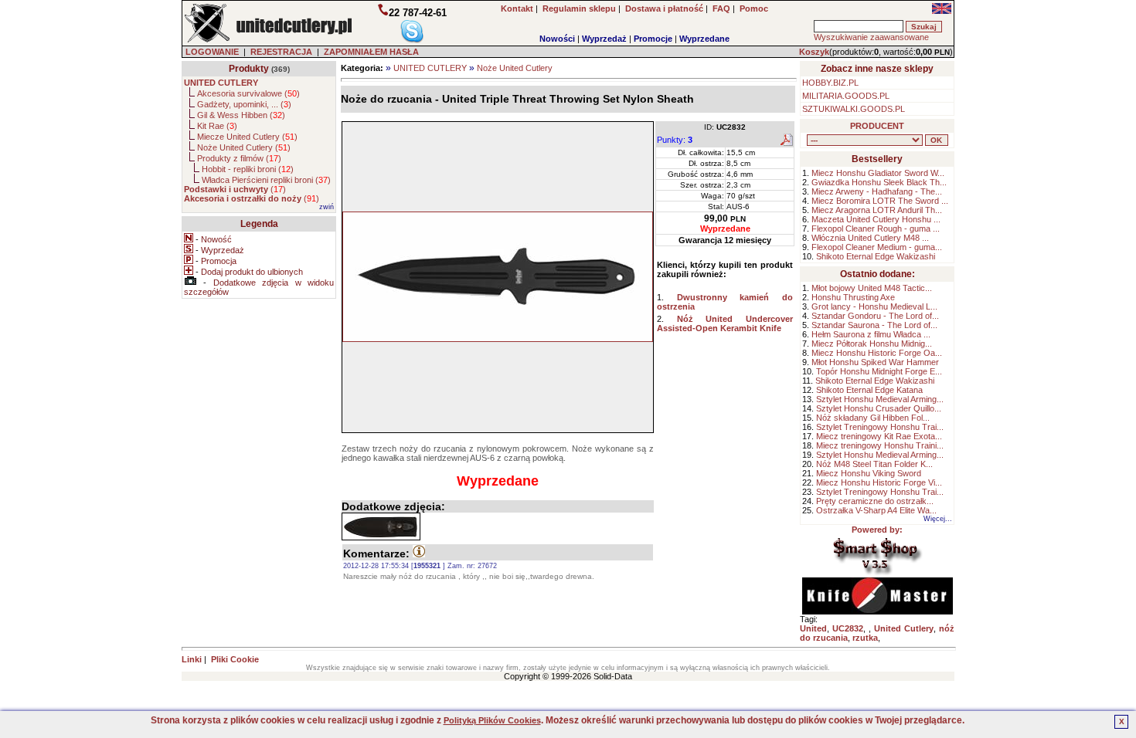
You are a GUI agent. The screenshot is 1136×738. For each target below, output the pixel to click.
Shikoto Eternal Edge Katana (869, 389)
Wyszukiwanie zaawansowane (871, 37)
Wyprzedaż (604, 38)
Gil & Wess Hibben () (241, 115)
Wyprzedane (704, 38)
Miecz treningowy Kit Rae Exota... (879, 436)
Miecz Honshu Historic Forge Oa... (876, 352)
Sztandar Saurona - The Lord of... (874, 325)
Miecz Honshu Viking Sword (868, 473)
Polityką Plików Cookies (492, 720)
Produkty (249, 68)
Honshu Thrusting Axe (853, 297)
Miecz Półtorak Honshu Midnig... (871, 343)
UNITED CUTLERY (430, 68)
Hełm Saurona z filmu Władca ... (870, 334)
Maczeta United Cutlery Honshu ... (875, 219)
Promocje (653, 38)
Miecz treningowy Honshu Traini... (880, 445)
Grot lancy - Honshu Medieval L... (874, 306)
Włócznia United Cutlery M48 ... (870, 237)
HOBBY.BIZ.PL (830, 82)
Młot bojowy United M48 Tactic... (871, 288)
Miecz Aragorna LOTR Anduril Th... (876, 210)
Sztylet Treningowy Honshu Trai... (880, 427)
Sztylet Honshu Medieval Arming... (880, 399)
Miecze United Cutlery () (247, 136)
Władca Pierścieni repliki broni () (266, 179)
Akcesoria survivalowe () (248, 93)
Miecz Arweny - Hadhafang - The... (876, 191)
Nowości (557, 38)
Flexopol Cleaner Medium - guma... (876, 247)
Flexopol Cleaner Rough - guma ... (875, 228)
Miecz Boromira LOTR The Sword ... (879, 200)
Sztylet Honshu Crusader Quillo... (878, 408)
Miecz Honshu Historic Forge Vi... (879, 482)
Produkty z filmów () (239, 158)
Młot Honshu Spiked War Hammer (875, 362)
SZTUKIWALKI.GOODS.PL (853, 108)
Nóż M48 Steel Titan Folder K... (874, 464)
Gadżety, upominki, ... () (244, 104)
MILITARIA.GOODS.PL (845, 95)
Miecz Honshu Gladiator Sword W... (877, 173)
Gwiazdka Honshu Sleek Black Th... (879, 182)
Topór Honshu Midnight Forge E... (879, 371)
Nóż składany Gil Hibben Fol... (873, 417)
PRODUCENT (877, 125)
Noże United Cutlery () (244, 147)
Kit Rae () (217, 125)
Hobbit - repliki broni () (248, 169)
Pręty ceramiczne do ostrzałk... (875, 501)
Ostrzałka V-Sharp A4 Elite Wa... (876, 510)
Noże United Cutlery (515, 68)
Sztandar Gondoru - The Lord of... (875, 315)
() (235, 189)
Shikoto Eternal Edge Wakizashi (875, 256)
